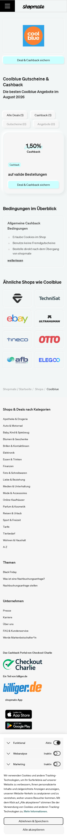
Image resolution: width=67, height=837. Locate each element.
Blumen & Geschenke (15, 439)
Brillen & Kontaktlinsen (16, 446)
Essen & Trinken (12, 459)
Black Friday (10, 572)
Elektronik (9, 452)
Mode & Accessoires (15, 493)
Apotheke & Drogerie (15, 419)
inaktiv (48, 753)
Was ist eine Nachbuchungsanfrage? (24, 578)
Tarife (6, 526)
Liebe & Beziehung (14, 479)
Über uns (8, 624)
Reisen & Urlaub (12, 513)
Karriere (7, 617)
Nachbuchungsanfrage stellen (20, 585)
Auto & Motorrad (13, 425)
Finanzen (8, 466)
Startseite (25, 389)
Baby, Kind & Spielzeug (16, 432)
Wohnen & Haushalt (14, 540)
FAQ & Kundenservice (15, 630)
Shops (39, 389)
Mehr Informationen (35, 811)
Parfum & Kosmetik (14, 506)
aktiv (49, 743)
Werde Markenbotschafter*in (19, 637)
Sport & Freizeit (12, 520)
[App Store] (18, 714)
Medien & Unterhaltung (16, 486)
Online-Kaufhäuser (14, 499)
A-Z (5, 547)
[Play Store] (18, 725)
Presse (7, 610)
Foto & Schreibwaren (15, 473)
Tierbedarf (9, 533)
